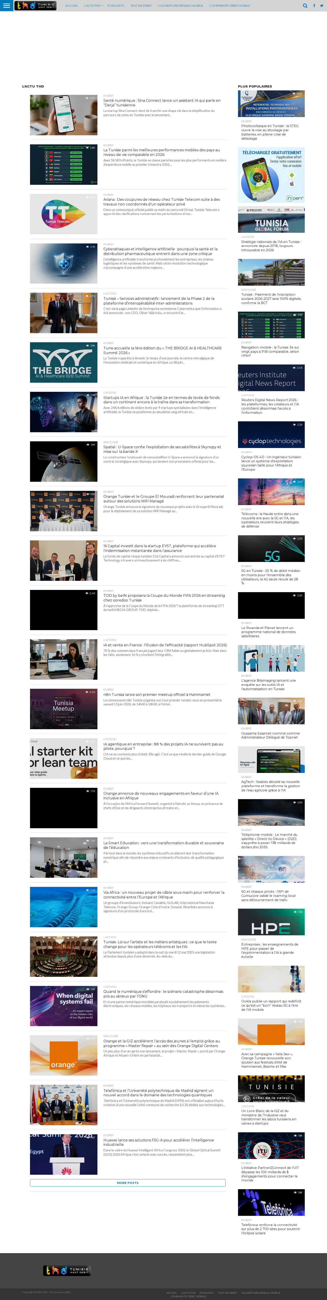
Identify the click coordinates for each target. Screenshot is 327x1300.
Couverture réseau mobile (180, 5)
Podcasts (115, 5)
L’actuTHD (92, 5)
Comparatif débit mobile (229, 5)
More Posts (128, 1183)
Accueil (71, 5)
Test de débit (141, 5)
